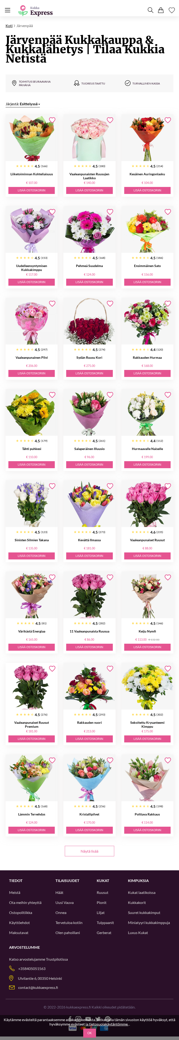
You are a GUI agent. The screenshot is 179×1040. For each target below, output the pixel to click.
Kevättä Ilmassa (89, 540)
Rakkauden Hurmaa (147, 357)
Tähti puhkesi (31, 449)
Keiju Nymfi (147, 631)
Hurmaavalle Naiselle (147, 449)
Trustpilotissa (57, 959)
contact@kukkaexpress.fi (38, 987)
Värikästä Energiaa (31, 631)
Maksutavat (18, 932)
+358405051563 (31, 968)
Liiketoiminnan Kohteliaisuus (31, 174)
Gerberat (104, 932)
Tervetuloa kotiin (69, 922)
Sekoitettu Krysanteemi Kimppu (147, 724)
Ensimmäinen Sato (147, 266)
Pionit (102, 902)
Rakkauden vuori (89, 722)
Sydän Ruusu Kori (89, 357)
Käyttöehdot (19, 922)
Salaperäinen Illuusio (89, 449)
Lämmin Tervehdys (31, 814)
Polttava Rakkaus (147, 814)
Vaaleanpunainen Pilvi (32, 357)
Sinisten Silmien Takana (32, 540)
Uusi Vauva (64, 902)
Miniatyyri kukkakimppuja (149, 922)
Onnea (60, 912)
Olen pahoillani (67, 932)
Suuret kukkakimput (144, 912)
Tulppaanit (105, 922)
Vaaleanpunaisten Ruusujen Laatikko (89, 176)
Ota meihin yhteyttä (25, 902)
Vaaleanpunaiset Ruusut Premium (31, 724)
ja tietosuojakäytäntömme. (107, 1024)
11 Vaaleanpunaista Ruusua (89, 631)
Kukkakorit (137, 902)
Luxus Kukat (138, 932)
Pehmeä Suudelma (89, 266)
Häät (59, 892)
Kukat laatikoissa (141, 892)
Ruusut (102, 892)
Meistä (14, 892)
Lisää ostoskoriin (31, 190)
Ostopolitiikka (20, 912)
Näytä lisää (89, 851)
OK (89, 1033)
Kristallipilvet (89, 814)
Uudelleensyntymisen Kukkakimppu (31, 268)
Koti (9, 25)
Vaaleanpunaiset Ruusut (147, 540)
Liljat (101, 912)
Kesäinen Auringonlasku (147, 174)
